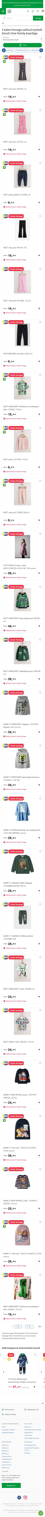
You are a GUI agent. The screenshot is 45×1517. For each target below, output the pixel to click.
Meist (3, 1427)
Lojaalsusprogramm (8, 1432)
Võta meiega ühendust (31, 1438)
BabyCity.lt (5, 1451)
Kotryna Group (6, 1465)
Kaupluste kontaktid (8, 1430)
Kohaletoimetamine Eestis (32, 1430)
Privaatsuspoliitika (30, 1445)
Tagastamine (28, 1432)
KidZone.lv (5, 1448)
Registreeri (11, 1485)
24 (39, 1326)
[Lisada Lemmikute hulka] (40, 57)
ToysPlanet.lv (6, 1462)
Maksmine (27, 1427)
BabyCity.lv (5, 1453)
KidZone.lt (5, 1445)
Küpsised (27, 1453)
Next (41, 1371)
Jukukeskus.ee (6, 1456)
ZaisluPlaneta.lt (7, 1459)
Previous (3, 1371)
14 (27, 1326)
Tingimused (28, 1435)
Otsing (38, 18)
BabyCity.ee (6, 1467)
